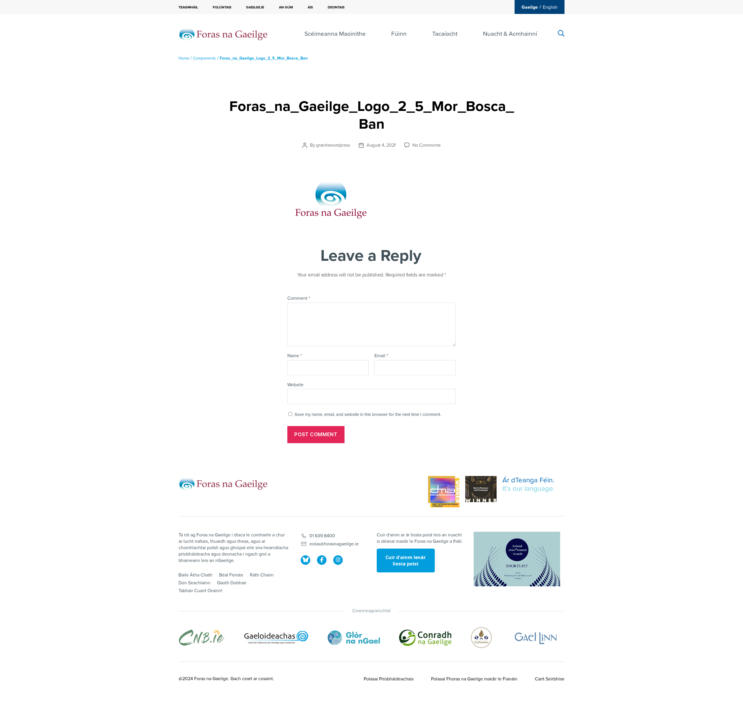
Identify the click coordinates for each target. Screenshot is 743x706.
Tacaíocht (444, 33)
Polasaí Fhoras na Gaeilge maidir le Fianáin (474, 679)
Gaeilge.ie (255, 7)
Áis (310, 7)
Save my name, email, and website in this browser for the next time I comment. (368, 414)
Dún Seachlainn (194, 583)
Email (381, 356)
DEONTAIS (336, 7)
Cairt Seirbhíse (550, 679)
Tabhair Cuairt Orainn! (200, 591)
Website (295, 384)
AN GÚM (286, 7)
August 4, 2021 (381, 145)
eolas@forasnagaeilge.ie (334, 544)
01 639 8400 (322, 536)
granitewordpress (333, 145)
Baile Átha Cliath (195, 575)
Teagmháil (188, 7)
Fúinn (399, 33)
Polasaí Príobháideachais (389, 679)
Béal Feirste (231, 575)
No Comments (426, 145)
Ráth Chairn (262, 575)
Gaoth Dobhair (231, 583)
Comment (298, 298)
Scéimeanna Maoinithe (335, 33)
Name (294, 356)
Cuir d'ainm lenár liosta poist (405, 560)
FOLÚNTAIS (222, 7)
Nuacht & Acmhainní (510, 33)
